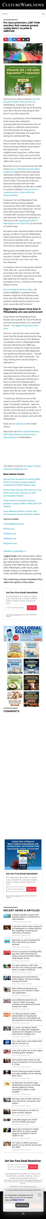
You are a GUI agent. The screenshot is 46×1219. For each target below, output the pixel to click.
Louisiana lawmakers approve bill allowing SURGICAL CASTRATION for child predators (26, 917)
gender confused (21, 562)
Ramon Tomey (21, 35)
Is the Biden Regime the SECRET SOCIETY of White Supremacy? (24, 1121)
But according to (17, 289)
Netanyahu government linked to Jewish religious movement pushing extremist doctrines (26, 979)
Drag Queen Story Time (19, 559)
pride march (26, 568)
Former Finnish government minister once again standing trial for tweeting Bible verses (26, 1073)
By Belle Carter (25, 935)
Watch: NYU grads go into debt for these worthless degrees (25, 1111)
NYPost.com (8, 529)
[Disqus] (23, 745)
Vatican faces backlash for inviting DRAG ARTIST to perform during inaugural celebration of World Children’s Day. (21, 482)
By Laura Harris (25, 947)
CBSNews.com (9, 538)
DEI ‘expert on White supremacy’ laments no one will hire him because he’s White (27, 1145)
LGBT (5, 568)
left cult (33, 565)
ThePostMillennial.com (13, 524)
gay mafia (7, 562)
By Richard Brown (26, 984)
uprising (37, 573)
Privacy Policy (18, 1200)
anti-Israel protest (26, 556)
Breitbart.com (9, 533)
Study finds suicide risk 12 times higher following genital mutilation (27, 1052)
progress (15, 570)
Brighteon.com (10, 543)
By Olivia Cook (25, 1055)
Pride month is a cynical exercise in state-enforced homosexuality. (20, 192)
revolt (6, 573)
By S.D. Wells (25, 1046)
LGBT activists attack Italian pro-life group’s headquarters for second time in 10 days (27, 1062)
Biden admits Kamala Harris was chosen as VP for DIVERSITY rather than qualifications (25, 990)
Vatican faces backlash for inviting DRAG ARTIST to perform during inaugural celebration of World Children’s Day (25, 1132)
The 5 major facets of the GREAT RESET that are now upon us (27, 1042)
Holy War (34, 562)
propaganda (25, 570)
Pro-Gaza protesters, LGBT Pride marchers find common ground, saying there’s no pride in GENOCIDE (27, 967)
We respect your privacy (32, 1180)
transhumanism (25, 573)
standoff (13, 573)
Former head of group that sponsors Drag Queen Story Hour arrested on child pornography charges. (22, 493)
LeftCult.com (21, 424)
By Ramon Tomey (26, 922)
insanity (7, 565)
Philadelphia (14, 568)
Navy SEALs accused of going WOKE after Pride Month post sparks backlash (26, 942)
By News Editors (26, 1067)
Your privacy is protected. (13, 614)
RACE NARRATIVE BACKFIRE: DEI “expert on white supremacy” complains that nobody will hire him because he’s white (26, 1003)
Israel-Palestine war (20, 565)
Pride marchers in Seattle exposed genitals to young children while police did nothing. (22, 503)
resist (35, 570)
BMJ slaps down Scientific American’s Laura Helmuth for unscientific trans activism (26, 1101)
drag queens (36, 559)
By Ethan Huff (25, 1009)
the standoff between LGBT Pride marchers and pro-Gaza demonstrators (21, 434)
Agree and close (22, 1205)
